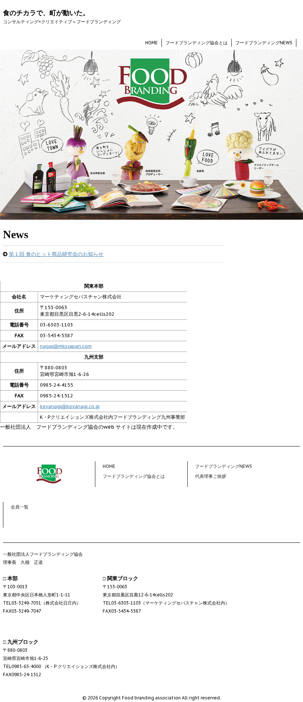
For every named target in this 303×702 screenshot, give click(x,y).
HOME (151, 42)
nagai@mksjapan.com (66, 346)
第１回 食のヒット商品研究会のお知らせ (56, 254)
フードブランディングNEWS (263, 42)
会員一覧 (19, 507)
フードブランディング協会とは (197, 42)
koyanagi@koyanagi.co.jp (70, 406)
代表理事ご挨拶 (210, 476)
